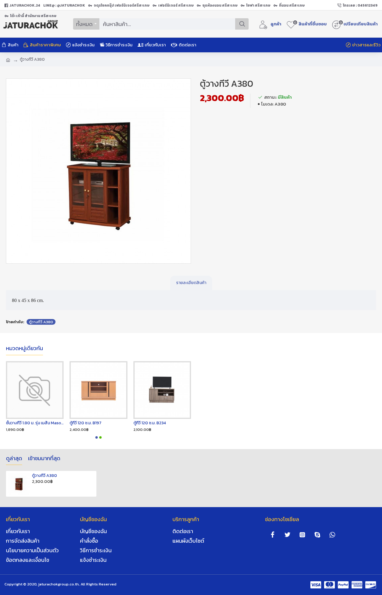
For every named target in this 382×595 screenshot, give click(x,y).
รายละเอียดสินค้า (191, 283)
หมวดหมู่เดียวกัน (24, 348)
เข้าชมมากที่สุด (44, 458)
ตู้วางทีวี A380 (41, 322)
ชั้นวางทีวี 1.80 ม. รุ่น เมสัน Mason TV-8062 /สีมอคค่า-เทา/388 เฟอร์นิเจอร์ (35, 423)
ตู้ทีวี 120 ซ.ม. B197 (85, 423)
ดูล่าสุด (14, 458)
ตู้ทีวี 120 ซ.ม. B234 (149, 423)
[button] (97, 437)
